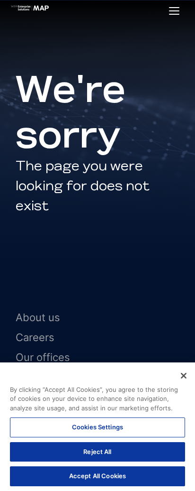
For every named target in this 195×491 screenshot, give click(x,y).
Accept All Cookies (97, 476)
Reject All (97, 451)
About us (38, 317)
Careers (35, 337)
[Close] (183, 375)
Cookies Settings (97, 427)
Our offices (43, 357)
